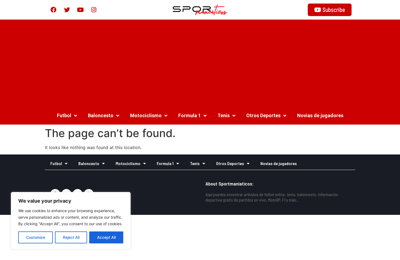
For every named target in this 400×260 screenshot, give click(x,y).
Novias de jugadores (320, 115)
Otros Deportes (263, 115)
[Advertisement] (200, 63)
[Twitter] (67, 10)
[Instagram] (94, 10)
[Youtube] (80, 10)
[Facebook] (54, 10)
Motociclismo (146, 115)
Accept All (106, 237)
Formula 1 (189, 115)
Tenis (223, 115)
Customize (35, 237)
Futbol (64, 115)
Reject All (71, 237)
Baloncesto (100, 115)
